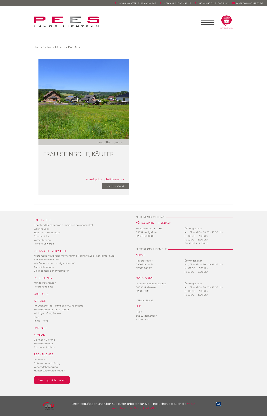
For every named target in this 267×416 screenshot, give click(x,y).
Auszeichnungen (44, 267)
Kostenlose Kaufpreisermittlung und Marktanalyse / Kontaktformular (74, 255)
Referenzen (43, 277)
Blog (36, 316)
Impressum (40, 359)
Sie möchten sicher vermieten (51, 270)
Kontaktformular (43, 343)
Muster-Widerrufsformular (49, 370)
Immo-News (41, 320)
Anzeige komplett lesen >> (105, 179)
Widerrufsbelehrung (46, 366)
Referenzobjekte (43, 286)
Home (38, 47)
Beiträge (74, 47)
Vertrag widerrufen (52, 380)
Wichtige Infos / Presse (47, 313)
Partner (40, 327)
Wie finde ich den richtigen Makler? (54, 263)
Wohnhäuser (41, 228)
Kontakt (40, 334)
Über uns (41, 293)
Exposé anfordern (44, 347)
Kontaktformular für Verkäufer (51, 309)
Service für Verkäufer (46, 259)
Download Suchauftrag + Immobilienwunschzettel (63, 224)
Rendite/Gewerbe (44, 243)
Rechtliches (43, 354)
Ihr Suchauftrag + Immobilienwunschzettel (59, 305)
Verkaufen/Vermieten (50, 250)
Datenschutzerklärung (47, 363)
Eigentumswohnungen (47, 232)
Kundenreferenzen (45, 282)
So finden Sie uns (44, 339)
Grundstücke (41, 236)
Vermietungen (42, 239)
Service (40, 300)
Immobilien (55, 47)
